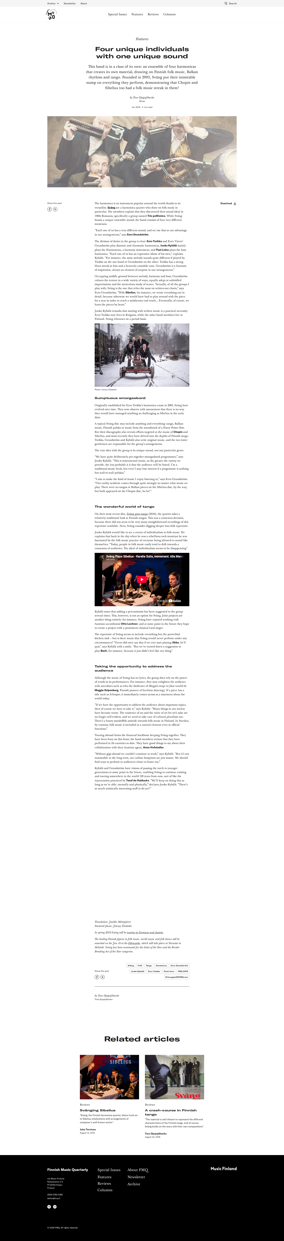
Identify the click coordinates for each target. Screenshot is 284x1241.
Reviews (153, 14)
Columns (169, 14)
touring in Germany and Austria (145, 932)
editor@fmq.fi (53, 1198)
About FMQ (138, 1170)
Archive (134, 1184)
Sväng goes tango (137, 514)
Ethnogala (134, 943)
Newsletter (70, 3)
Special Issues (117, 14)
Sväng (111, 207)
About (83, 3)
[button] (53, 3)
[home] (51, 14)
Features (137, 14)
